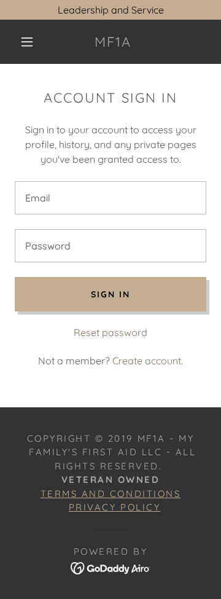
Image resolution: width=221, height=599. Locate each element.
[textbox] (110, 197)
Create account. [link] (147, 360)
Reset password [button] (110, 332)
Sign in (110, 294)
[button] (27, 41)
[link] (113, 42)
